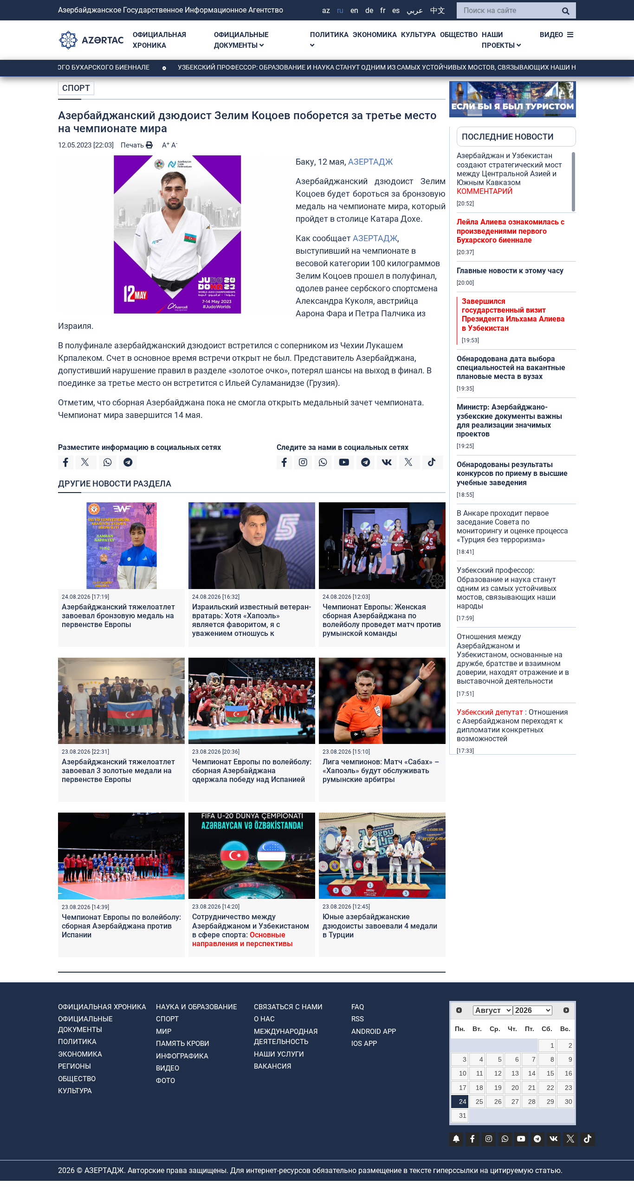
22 (550, 1087)
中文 (437, 10)
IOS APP (364, 1043)
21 (532, 1087)
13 (515, 1073)
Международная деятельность (286, 1036)
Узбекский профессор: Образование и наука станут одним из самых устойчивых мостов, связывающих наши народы (347, 67)
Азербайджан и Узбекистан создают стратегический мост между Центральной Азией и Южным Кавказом (509, 173)
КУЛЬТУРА (418, 35)
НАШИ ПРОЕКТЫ (499, 40)
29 (550, 1101)
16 (568, 1073)
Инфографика (182, 1056)
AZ (326, 10)
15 (550, 1073)
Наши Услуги (279, 1054)
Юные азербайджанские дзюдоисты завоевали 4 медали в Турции (380, 925)
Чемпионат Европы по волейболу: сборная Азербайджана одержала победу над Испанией (251, 770)
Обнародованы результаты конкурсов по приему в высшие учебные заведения (512, 473)
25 (479, 1101)
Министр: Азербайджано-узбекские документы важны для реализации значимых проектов (509, 420)
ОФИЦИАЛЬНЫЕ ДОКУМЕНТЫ (241, 40)
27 (515, 1101)
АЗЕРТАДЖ (370, 162)
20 (515, 1087)
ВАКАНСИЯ (272, 1066)
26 (498, 1101)
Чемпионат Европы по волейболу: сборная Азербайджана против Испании (121, 926)
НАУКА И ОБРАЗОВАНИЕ (196, 1007)
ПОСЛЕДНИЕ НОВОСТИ (508, 136)
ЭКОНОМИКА (375, 35)
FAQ (357, 1007)
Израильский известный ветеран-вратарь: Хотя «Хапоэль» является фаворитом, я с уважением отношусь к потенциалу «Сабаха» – (251, 629)
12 (498, 1073)
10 (462, 1073)
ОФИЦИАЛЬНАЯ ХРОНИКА (159, 40)
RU (340, 10)
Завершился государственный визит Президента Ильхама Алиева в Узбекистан (513, 315)
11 (479, 1073)
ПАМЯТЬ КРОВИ (182, 1043)
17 (462, 1087)
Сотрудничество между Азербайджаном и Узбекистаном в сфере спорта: (250, 930)
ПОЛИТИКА (329, 35)
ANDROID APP (373, 1031)
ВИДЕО (551, 35)
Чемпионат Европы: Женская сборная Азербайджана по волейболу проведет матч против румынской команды (382, 620)
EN (354, 10)
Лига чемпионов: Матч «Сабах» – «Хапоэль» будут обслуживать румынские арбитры (381, 770)
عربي (415, 10)
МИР (163, 1031)
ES (396, 10)
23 (568, 1087)
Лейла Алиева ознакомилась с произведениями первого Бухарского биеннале (510, 231)
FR (382, 10)
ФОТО (165, 1081)
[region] (516, 452)
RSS (357, 1019)
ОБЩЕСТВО (459, 35)
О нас (264, 1019)
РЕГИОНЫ (74, 1066)
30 (568, 1101)
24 (462, 1101)
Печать (133, 145)
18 (479, 1087)
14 (532, 1073)
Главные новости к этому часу (510, 270)
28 (532, 1101)
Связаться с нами (288, 1007)
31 (462, 1115)
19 (498, 1087)
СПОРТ (76, 88)
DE (369, 10)
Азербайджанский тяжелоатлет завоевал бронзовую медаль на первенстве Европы (118, 615)
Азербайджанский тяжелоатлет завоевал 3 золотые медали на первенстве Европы (118, 770)
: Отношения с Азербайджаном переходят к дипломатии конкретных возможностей (512, 725)
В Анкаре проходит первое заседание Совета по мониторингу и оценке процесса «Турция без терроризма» (512, 527)
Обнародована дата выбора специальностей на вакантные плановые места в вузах (511, 367)
